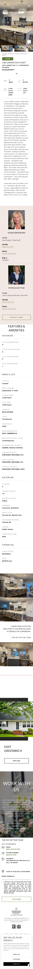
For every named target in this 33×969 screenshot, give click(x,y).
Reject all (16, 954)
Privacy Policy (9, 892)
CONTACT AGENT (16, 317)
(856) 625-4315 (7, 247)
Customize (16, 959)
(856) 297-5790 (8, 302)
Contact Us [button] (16, 826)
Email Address (8, 876)
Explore (16, 761)
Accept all (16, 964)
